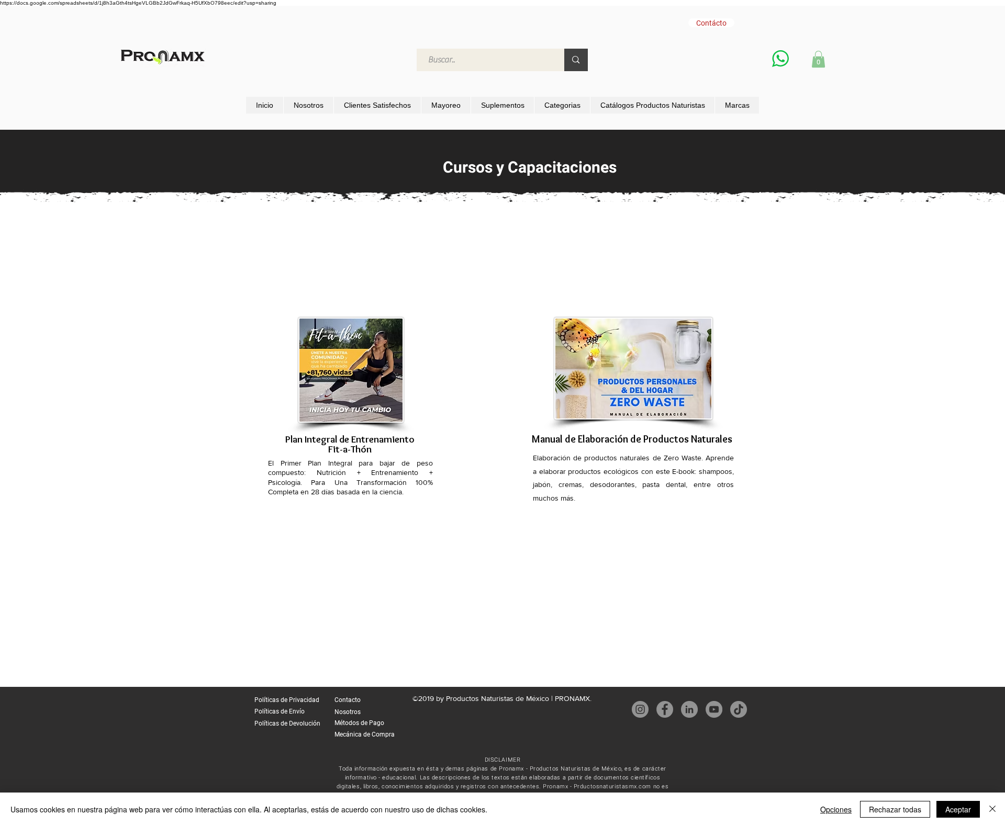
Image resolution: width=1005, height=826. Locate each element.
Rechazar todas (895, 809)
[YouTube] (714, 709)
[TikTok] (738, 709)
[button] (818, 59)
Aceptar (958, 809)
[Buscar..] (575, 60)
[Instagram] (640, 709)
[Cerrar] (992, 809)
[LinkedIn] (689, 709)
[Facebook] (664, 709)
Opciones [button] (836, 809)
